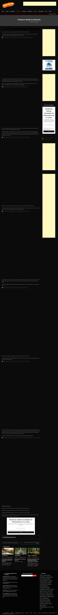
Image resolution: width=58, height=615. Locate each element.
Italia (10, 562)
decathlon (47, 589)
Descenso (52, 589)
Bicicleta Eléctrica (42, 577)
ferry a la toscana (6, 562)
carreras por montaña (43, 582)
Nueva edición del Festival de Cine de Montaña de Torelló (31, 543)
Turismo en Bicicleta (4, 555)
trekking (46, 603)
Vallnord (50, 603)
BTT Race (7, 11)
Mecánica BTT (30, 11)
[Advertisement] (39, 4)
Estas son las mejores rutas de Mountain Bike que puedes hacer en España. (33, 560)
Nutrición (24, 11)
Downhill (41, 591)
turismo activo (6, 563)
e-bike (45, 591)
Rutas (35, 11)
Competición (49, 584)
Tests (46, 11)
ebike (51, 591)
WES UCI (44, 605)
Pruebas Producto (45, 598)
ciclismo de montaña (43, 584)
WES (41, 605)
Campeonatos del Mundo (43, 580)
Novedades (12, 11)
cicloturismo (18, 561)
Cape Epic (50, 580)
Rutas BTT (32, 564)
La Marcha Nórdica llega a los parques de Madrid (10, 542)
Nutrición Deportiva (50, 596)
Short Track (42, 601)
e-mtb (48, 591)
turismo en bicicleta (7, 564)
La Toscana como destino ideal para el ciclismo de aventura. (7, 560)
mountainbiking (48, 594)
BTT (33, 562)
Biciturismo (18, 11)
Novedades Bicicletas (43, 596)
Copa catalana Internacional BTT (45, 587)
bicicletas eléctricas (49, 577)
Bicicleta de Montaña (47, 575)
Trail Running (40, 11)
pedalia (22, 561)
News (3, 11)
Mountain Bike (32, 563)
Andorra (41, 575)
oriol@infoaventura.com (9, 537)
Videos (50, 11)
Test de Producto (47, 601)
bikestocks (31, 562)
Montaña (29, 555)
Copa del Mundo (42, 589)
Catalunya (49, 582)
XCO (41, 608)
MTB (35, 563)
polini (41, 598)
